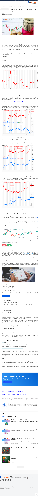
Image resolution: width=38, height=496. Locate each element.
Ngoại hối (12, 6)
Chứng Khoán (26, 6)
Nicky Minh (13, 452)
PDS (29, 398)
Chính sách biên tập (31, 0)
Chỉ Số (16, 6)
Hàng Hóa (20, 6)
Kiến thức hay (6, 6)
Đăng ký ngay (7, 382)
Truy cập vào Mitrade (8, 0)
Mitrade (12, 424)
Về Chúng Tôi (36, 0)
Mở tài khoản (6, 296)
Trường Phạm (10, 14)
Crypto (31, 6)
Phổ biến (1, 6)
